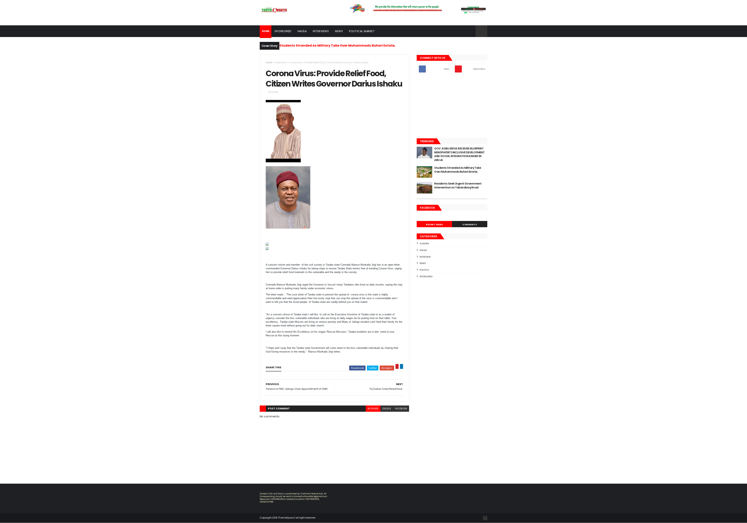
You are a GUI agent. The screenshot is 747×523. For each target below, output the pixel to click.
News (339, 31)
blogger (373, 408)
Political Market (362, 31)
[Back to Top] (485, 518)
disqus (386, 408)
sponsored (426, 276)
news (423, 263)
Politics (424, 269)
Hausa (302, 31)
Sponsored (282, 31)
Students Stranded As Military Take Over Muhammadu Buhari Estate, (337, 45)
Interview (425, 256)
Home (269, 62)
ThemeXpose (286, 517)
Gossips (424, 243)
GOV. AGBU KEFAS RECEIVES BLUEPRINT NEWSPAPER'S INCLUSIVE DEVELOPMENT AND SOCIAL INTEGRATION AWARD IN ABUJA (459, 154)
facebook (401, 408)
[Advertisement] (452, 107)
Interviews (321, 31)
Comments (469, 224)
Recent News (434, 224)
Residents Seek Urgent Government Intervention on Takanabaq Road (457, 185)
